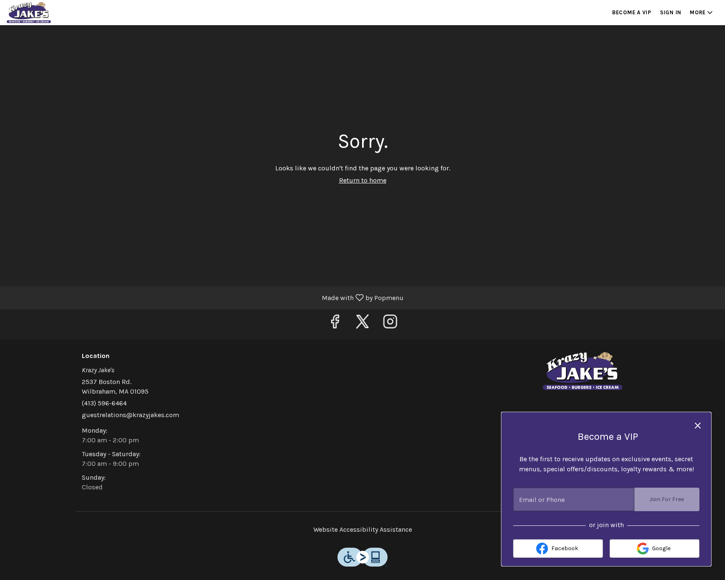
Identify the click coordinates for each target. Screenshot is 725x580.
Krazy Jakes (582, 371)
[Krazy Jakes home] (44, 12)
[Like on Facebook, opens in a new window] (334, 324)
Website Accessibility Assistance (362, 529)
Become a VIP (632, 12)
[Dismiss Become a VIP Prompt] (698, 425)
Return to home (362, 180)
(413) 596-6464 (104, 403)
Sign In (670, 12)
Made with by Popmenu (205, 297)
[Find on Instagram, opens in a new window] (390, 324)
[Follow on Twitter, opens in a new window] (362, 324)
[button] (702, 12)
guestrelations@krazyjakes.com (130, 415)
